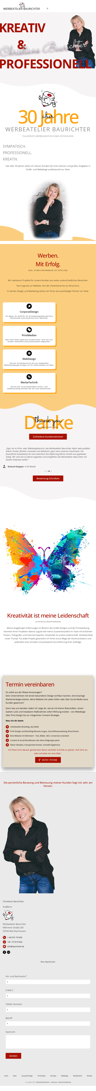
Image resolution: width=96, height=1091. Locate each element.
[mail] (8, 952)
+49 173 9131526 (14, 942)
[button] (45, 471)
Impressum (54, 1082)
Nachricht (10, 1031)
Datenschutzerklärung (64, 1082)
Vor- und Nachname (16, 976)
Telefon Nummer (14, 1004)
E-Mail (9, 990)
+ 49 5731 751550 (14, 937)
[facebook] (4, 952)
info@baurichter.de (15, 946)
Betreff (9, 1018)
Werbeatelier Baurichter (43, 1082)
